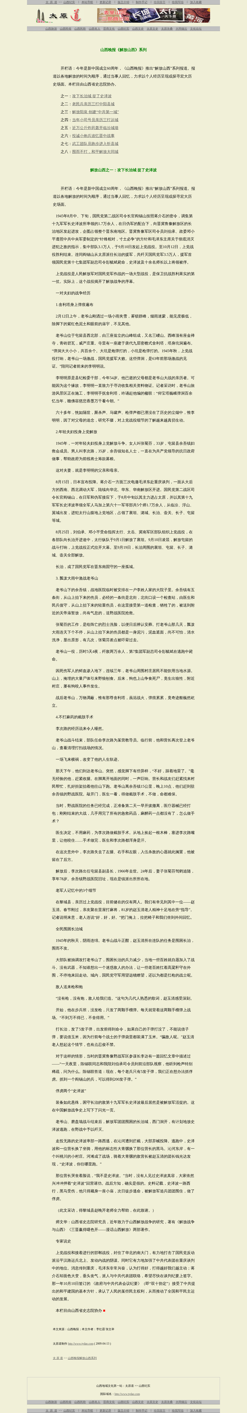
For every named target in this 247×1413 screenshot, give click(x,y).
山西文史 (138, 28)
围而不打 (80, 152)
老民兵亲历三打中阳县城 (93, 104)
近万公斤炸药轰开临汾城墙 (95, 128)
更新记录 (105, 2)
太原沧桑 (167, 28)
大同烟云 (181, 28)
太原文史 (152, 28)
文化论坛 (196, 28)
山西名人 (94, 28)
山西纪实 (69, 2)
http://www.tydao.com (80, 1343)
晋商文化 (109, 28)
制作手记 (141, 2)
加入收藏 (196, 2)
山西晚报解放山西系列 (82, 1358)
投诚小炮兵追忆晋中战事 (93, 136)
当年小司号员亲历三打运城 (95, 120)
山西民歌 (80, 28)
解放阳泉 (80, 112)
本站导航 (87, 2)
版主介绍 (123, 2)
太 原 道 (51, 2)
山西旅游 (51, 28)
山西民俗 (65, 28)
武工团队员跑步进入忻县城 (95, 144)
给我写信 (178, 2)
